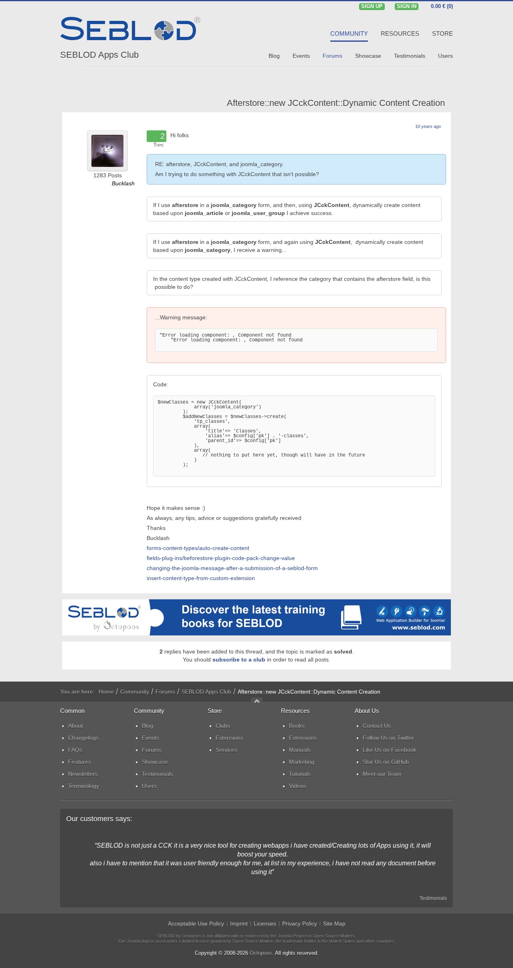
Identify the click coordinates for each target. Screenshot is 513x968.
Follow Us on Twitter (388, 738)
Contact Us (377, 725)
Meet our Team (382, 774)
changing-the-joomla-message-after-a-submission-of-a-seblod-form (232, 568)
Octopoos (261, 953)
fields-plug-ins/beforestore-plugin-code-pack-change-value (221, 558)
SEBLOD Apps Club (99, 55)
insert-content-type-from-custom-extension (201, 578)
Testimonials (433, 898)
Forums (165, 691)
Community (134, 691)
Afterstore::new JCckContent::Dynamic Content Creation (336, 103)
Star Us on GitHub (386, 762)
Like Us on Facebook (389, 750)
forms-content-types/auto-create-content (198, 548)
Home (106, 691)
